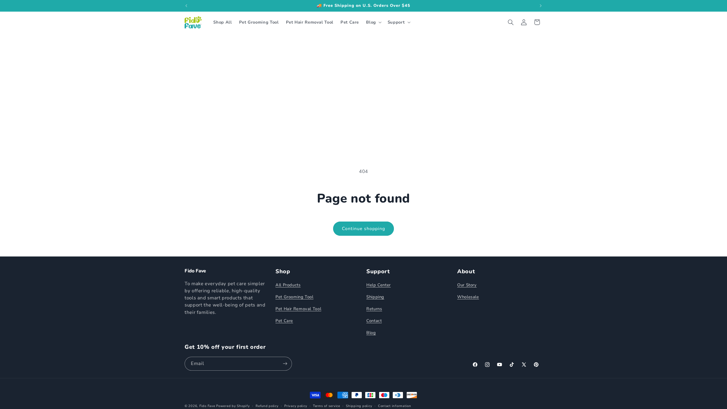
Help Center (378, 285)
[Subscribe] (285, 364)
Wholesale (468, 297)
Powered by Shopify (233, 406)
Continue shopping (363, 229)
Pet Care (284, 321)
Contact (374, 321)
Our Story (467, 285)
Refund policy (267, 406)
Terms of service (326, 406)
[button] (373, 22)
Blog (371, 332)
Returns (374, 309)
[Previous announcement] (186, 5)
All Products (288, 285)
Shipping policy (359, 406)
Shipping (375, 297)
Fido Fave (207, 406)
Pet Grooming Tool (294, 297)
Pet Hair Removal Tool (298, 309)
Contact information (394, 406)
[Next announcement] (540, 5)
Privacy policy (295, 406)
